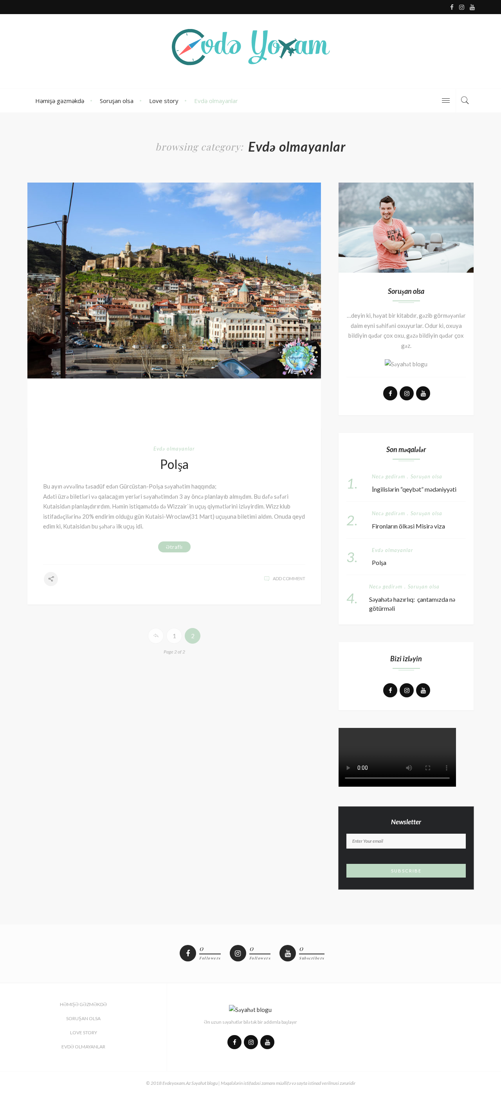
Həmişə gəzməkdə (59, 101)
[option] (174, 280)
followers (210, 958)
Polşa (174, 464)
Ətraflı (174, 547)
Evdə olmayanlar (216, 101)
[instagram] (238, 953)
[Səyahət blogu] (250, 51)
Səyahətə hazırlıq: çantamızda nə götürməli (412, 603)
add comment (289, 578)
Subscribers (311, 958)
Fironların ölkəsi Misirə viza (408, 526)
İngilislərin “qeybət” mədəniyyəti (414, 489)
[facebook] (188, 953)
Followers (260, 958)
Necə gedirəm (388, 476)
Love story (163, 101)
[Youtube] (287, 953)
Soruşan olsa (116, 101)
